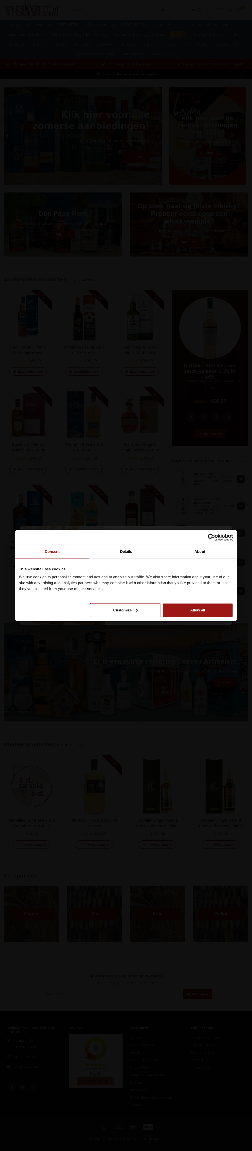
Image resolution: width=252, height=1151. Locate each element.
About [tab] (199, 551)
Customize (122, 610)
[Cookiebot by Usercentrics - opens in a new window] (211, 537)
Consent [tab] (52, 551)
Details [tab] (126, 551)
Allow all (197, 610)
